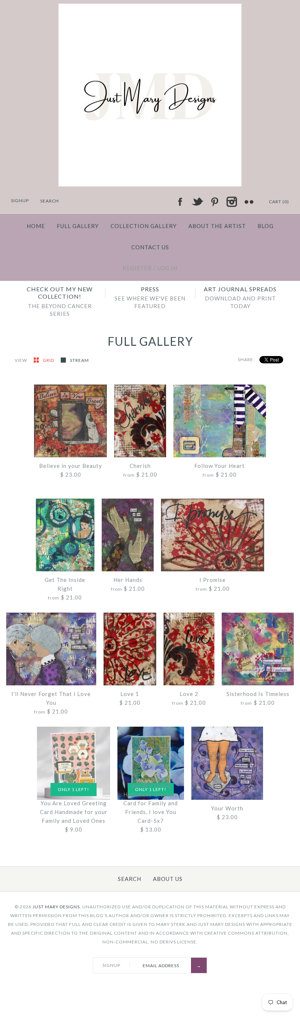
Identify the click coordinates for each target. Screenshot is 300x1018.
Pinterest (214, 202)
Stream (79, 360)
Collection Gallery (143, 226)
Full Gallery (78, 226)
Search (129, 878)
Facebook (180, 202)
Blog (266, 226)
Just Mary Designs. (57, 906)
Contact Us (150, 247)
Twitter (197, 202)
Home (36, 226)
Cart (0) (279, 201)
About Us (168, 878)
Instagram (232, 202)
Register (137, 268)
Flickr (249, 202)
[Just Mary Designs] (150, 8)
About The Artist (217, 226)
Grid (49, 360)
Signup (20, 200)
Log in (167, 268)
